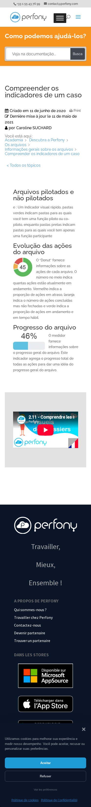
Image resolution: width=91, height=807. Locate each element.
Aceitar (45, 763)
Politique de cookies (25, 800)
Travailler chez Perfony (33, 617)
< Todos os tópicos (24, 165)
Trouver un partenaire (32, 640)
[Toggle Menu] (60, 18)
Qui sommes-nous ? (30, 609)
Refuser (45, 776)
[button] (83, 729)
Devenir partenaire (29, 632)
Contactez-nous (27, 625)
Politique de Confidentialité (59, 800)
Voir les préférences (45, 789)
